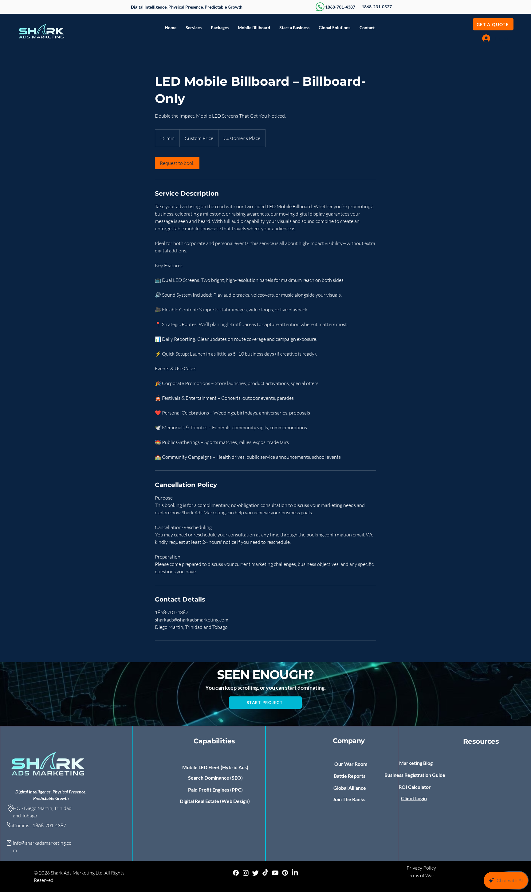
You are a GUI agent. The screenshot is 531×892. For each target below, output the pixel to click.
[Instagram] (246, 873)
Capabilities (214, 741)
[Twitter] (255, 873)
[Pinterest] (285, 873)
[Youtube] (275, 873)
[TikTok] (265, 873)
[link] (177, 163)
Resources (481, 741)
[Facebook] (236, 873)
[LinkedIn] (295, 873)
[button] (193, 27)
